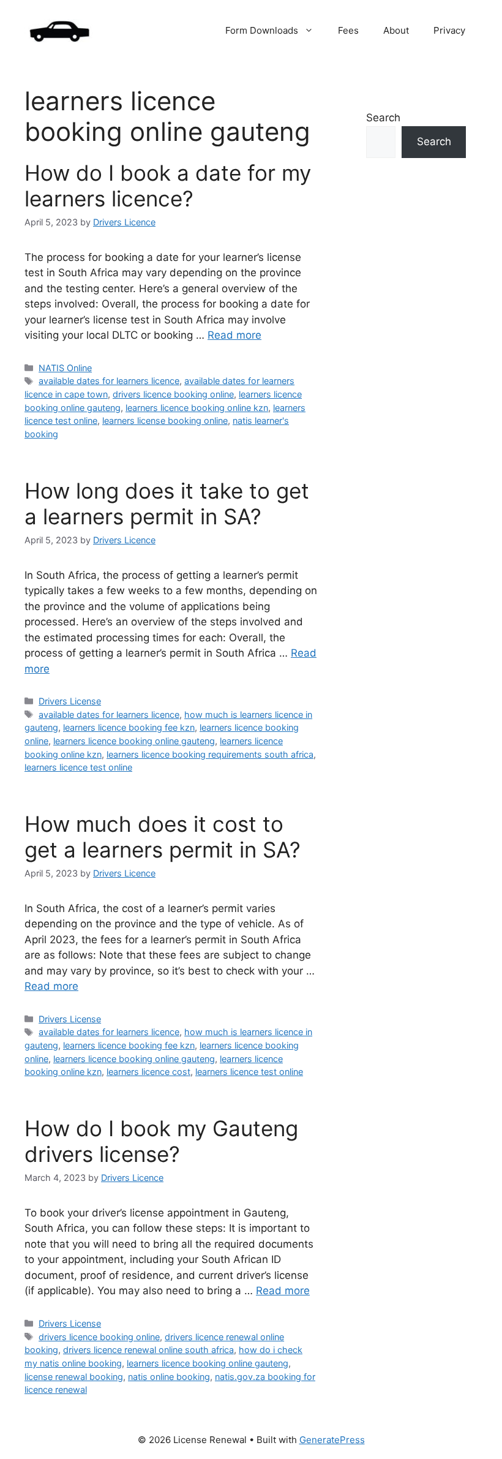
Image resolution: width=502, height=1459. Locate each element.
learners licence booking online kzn (197, 407)
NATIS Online (65, 368)
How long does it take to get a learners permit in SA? (166, 503)
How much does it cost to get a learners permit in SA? (162, 836)
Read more (234, 335)
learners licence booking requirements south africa (210, 754)
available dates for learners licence (109, 380)
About (396, 30)
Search (383, 117)
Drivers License (70, 701)
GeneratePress (332, 1440)
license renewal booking (73, 1376)
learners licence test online (78, 767)
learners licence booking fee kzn (129, 727)
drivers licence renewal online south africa (148, 1349)
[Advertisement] (409, 403)
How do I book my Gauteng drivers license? (161, 1141)
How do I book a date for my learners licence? (167, 185)
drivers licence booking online (173, 394)
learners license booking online (165, 420)
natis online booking (169, 1376)
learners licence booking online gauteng (134, 741)
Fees (348, 30)
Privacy (449, 30)
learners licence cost (148, 1071)
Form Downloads (261, 30)
